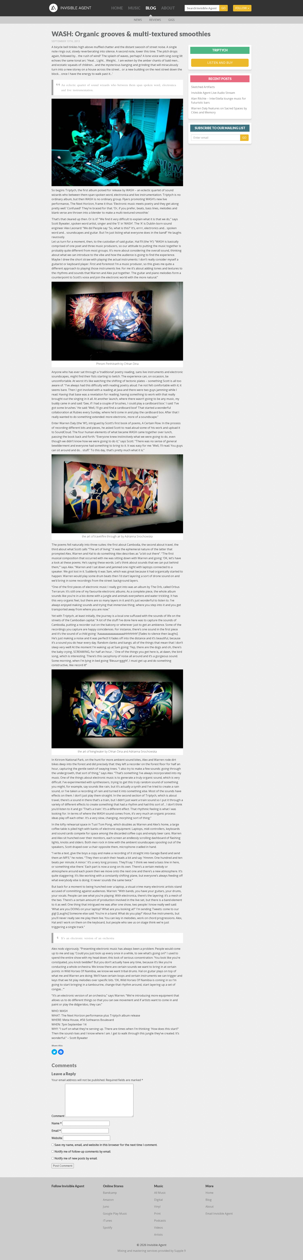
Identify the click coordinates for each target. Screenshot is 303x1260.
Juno (106, 1206)
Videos (158, 1227)
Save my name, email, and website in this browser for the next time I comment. (106, 1145)
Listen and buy (220, 62)
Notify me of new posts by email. (76, 1158)
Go (223, 8)
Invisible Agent (72, 8)
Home (117, 8)
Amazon (108, 1200)
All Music (160, 1193)
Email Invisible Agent (219, 1213)
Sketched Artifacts (203, 87)
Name (57, 1123)
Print (157, 1213)
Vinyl (157, 1206)
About (168, 8)
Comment (58, 1116)
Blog (151, 8)
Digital (158, 1200)
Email (56, 1131)
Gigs (171, 20)
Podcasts (160, 1220)
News (138, 20)
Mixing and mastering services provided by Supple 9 (151, 1251)
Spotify (107, 1227)
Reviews (155, 20)
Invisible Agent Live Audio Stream (213, 93)
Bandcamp (110, 1193)
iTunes (107, 1220)
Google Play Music (115, 1213)
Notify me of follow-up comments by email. (83, 1151)
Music (134, 8)
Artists (158, 1235)
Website (57, 1138)
